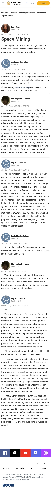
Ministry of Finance (27, 13)
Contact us (43, 468)
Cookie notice (42, 464)
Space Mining (7, 15)
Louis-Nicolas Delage (20, 62)
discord (37, 453)
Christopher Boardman (20, 99)
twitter (16, 453)
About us (6, 464)
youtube (27, 453)
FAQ (31, 468)
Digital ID (6, 468)
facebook (6, 453)
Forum (4, 13)
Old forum (13, 13)
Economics (41, 13)
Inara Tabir (15, 27)
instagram (47, 453)
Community (20, 468)
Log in (43, 3)
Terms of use (17, 464)
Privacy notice (29, 464)
